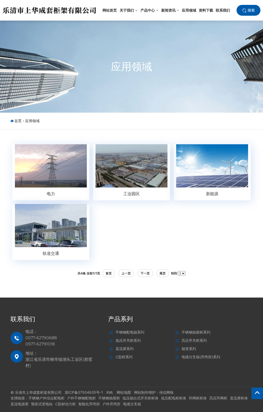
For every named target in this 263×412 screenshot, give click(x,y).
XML (110, 392)
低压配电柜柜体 (173, 398)
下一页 (145, 273)
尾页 (162, 273)
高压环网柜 (218, 398)
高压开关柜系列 (194, 340)
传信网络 (166, 392)
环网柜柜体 (198, 398)
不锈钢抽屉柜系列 (196, 332)
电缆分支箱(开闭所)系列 (201, 357)
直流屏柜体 (239, 398)
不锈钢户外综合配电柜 (46, 398)
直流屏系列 (125, 348)
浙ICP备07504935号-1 (84, 392)
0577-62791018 (40, 344)
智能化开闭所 (89, 404)
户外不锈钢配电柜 (81, 398)
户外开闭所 (111, 404)
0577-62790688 (41, 337)
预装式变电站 (42, 404)
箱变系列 (189, 348)
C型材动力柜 (65, 404)
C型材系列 (124, 357)
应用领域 (131, 66)
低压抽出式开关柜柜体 (140, 398)
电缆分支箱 (132, 404)
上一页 (126, 273)
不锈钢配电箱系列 (130, 332)
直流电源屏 (20, 404)
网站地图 (124, 392)
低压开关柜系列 (128, 340)
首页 (18, 121)
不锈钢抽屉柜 (109, 398)
